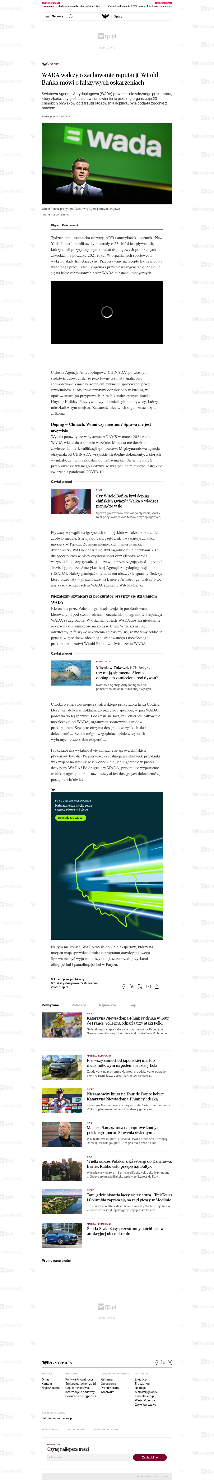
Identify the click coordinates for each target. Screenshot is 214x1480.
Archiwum (108, 1392)
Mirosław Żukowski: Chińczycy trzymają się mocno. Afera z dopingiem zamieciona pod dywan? (127, 673)
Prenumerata (110, 1387)
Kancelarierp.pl (144, 1396)
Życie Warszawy (145, 1404)
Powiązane (50, 1005)
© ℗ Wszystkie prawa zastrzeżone (74, 983)
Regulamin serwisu (77, 1387)
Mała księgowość (146, 1392)
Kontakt (47, 1383)
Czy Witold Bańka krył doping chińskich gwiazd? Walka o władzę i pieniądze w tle (127, 501)
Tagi (132, 1005)
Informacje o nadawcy (80, 1392)
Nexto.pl (140, 1387)
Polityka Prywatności (79, 1379)
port (118, 16)
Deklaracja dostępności (80, 1396)
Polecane (79, 1005)
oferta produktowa (106, 1429)
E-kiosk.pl (141, 1379)
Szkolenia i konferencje (57, 1418)
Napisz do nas (51, 1387)
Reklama (107, 1379)
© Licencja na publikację (67, 979)
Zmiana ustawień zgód (80, 1383)
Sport (54, 64)
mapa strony (50, 1429)
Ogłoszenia (108, 1383)
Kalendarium (76, 1429)
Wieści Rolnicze (145, 1400)
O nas (45, 1379)
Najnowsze (107, 1005)
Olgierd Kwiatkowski (65, 225)
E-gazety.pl (142, 1383)
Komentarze (103, 661)
